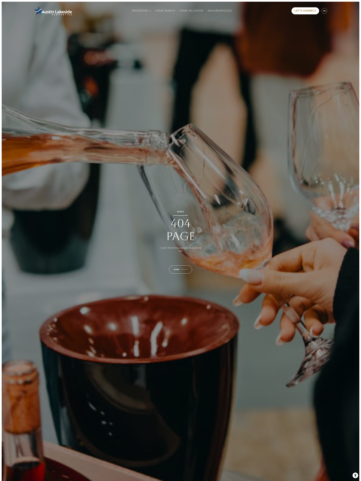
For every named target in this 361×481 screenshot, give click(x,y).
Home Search (165, 10)
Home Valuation (191, 10)
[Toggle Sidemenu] (324, 11)
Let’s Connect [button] (305, 10)
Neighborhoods (220, 10)
